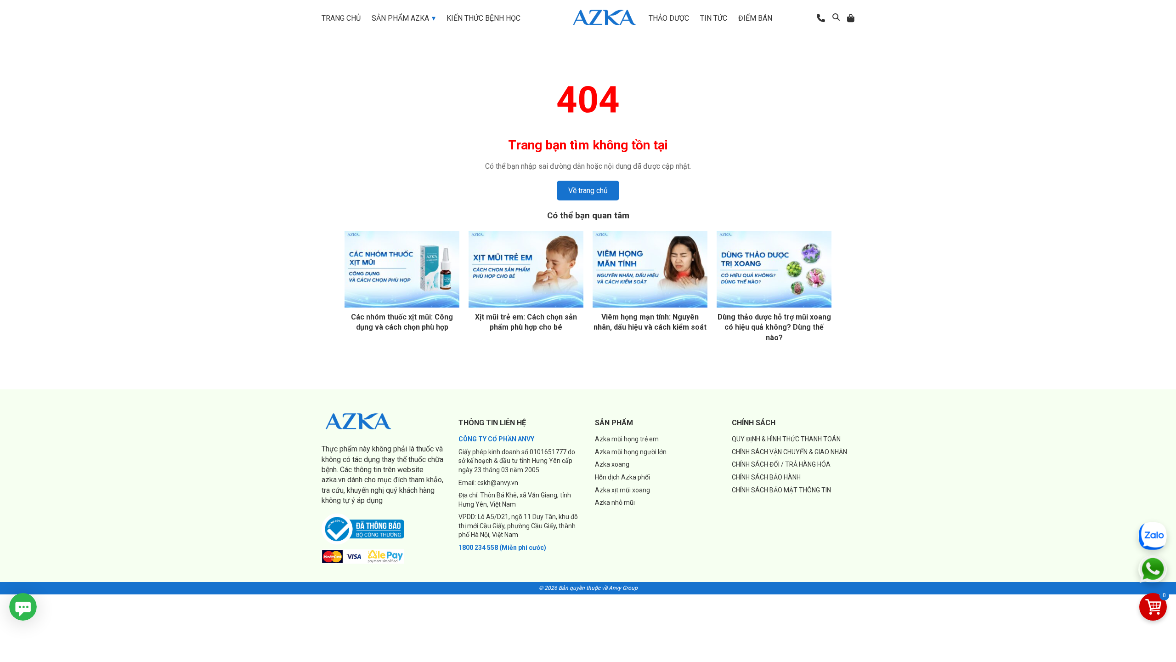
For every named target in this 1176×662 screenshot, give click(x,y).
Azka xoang (612, 464)
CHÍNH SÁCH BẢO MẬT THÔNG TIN (781, 490)
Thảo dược (669, 18)
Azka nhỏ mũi (615, 502)
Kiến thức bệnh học (483, 18)
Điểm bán (755, 18)
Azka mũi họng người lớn (631, 452)
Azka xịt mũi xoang (622, 490)
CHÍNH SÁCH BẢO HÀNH (766, 477)
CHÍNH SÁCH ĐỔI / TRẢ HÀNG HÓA (781, 464)
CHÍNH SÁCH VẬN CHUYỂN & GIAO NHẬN (789, 452)
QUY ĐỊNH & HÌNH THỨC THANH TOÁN (786, 439)
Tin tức (713, 18)
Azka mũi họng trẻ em (627, 439)
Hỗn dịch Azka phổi (622, 477)
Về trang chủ (588, 190)
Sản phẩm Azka (400, 18)
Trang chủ (341, 18)
